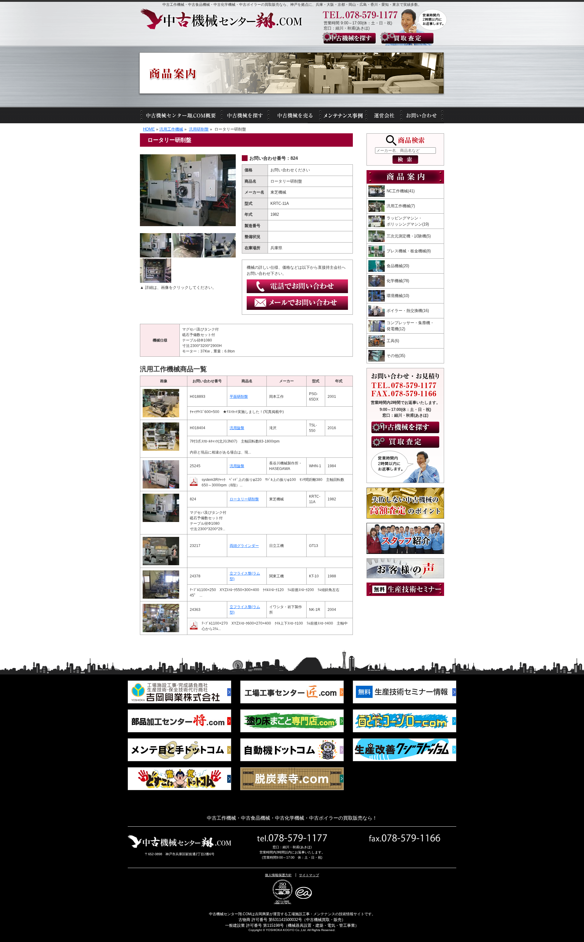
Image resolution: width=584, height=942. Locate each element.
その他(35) (396, 355)
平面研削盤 (239, 396)
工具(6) (393, 340)
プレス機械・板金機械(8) (409, 251)
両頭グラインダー (244, 546)
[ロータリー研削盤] (188, 157)
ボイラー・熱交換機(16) (408, 310)
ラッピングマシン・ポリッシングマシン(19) (408, 221)
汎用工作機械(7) (401, 206)
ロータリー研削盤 (244, 499)
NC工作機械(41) (401, 191)
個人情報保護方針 (278, 875)
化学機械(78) (398, 280)
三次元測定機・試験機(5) (409, 236)
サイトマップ (309, 875)
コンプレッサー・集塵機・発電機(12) (410, 325)
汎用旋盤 (237, 428)
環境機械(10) (398, 295)
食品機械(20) (398, 266)
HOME (149, 129)
